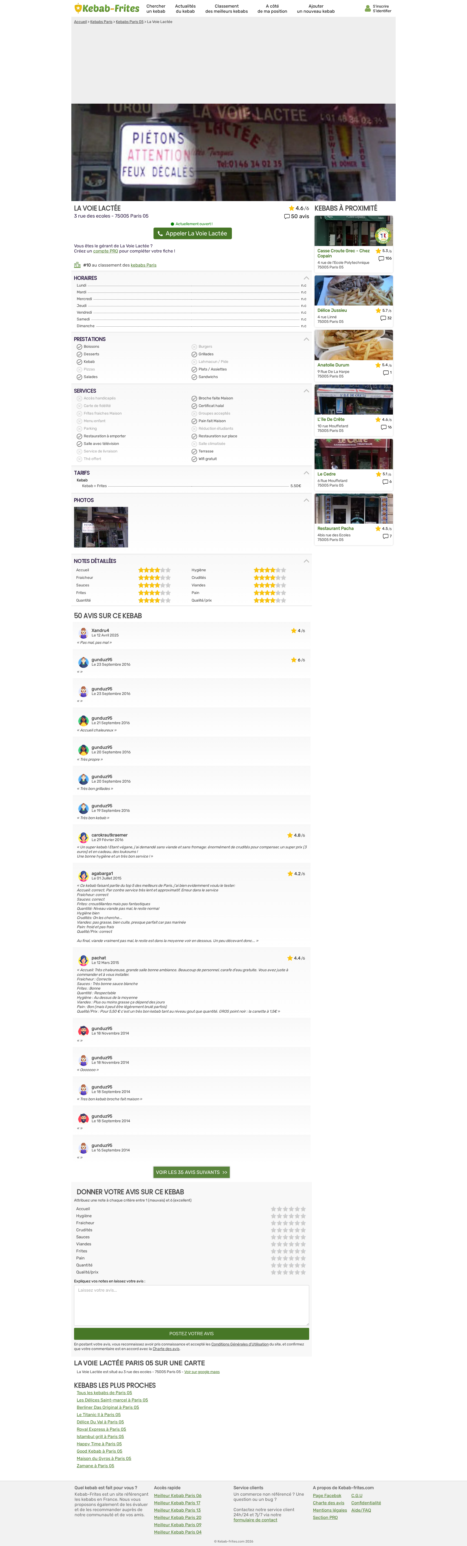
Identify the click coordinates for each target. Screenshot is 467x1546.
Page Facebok (327, 1495)
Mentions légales (330, 1510)
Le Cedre (327, 474)
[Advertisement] (233, 65)
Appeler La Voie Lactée (196, 233)
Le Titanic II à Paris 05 (99, 1414)
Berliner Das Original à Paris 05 (108, 1407)
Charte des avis (166, 1349)
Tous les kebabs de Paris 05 (104, 1392)
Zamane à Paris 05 (95, 1465)
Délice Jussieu (332, 310)
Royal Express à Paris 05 (101, 1429)
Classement (226, 9)
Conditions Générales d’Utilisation (240, 1344)
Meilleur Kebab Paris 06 (178, 1495)
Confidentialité (366, 1502)
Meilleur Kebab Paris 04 (178, 1532)
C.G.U (356, 1495)
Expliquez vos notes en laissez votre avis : (109, 1281)
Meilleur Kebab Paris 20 (177, 1517)
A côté (272, 9)
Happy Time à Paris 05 (99, 1443)
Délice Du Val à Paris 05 (100, 1421)
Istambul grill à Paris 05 (100, 1436)
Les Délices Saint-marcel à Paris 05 (112, 1400)
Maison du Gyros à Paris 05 (104, 1458)
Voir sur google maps (202, 1372)
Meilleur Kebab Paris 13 (177, 1510)
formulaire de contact (255, 1519)
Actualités (185, 9)
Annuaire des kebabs (107, 8)
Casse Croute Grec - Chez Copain (344, 253)
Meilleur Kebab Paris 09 (177, 1524)
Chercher (155, 9)
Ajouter (316, 9)
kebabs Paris (143, 265)
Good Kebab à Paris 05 (99, 1451)
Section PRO (325, 1517)
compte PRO (105, 251)
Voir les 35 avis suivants (188, 1172)
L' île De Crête (331, 419)
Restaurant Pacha (336, 528)
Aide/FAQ (361, 1510)
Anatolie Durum (333, 364)
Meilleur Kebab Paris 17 (177, 1502)
